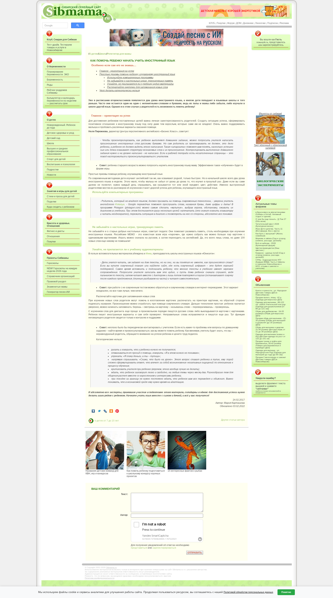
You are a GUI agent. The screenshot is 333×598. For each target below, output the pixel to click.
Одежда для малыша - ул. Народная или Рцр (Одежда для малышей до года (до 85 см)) (271, 352)
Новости (51, 174)
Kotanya (119, 204)
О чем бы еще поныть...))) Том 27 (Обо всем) (271, 220)
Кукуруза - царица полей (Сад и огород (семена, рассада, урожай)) (270, 255)
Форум (230, 23)
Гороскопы (53, 263)
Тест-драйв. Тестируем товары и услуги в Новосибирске (59, 47)
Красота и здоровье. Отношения (58, 224)
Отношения (53, 236)
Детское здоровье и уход (60, 133)
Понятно (286, 592)
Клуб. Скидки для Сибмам (62, 39)
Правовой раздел (56, 281)
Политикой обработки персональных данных (248, 592)
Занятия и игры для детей (62, 191)
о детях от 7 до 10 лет (107, 420)
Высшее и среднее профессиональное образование (57, 151)
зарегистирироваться (164, 547)
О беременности (56, 66)
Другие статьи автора (233, 420)
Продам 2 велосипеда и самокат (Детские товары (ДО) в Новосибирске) (271, 359)
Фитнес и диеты (55, 231)
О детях (51, 119)
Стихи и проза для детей (60, 196)
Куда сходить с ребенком (60, 207)
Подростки (53, 169)
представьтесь (277, 42)
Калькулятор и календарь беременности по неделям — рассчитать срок (61, 101)
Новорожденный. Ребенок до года (61, 126)
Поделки (51, 201)
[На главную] (111, 19)
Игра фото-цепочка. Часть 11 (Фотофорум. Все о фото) (269, 230)
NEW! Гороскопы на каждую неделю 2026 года (62, 269)
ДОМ (238, 23)
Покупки (221, 23)
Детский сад (53, 138)
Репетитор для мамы (119, 53)
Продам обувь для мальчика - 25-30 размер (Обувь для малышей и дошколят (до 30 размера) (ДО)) (271, 321)
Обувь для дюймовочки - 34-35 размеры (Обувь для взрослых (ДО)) (270, 313)
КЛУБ (212, 23)
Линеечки (260, 23)
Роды (50, 85)
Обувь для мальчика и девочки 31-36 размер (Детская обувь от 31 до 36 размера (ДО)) (270, 329)
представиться (139, 547)
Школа (50, 143)
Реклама (284, 23)
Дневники (248, 23)
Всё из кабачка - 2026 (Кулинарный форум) (266, 244)
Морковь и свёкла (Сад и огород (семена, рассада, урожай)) (270, 239)
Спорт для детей (56, 159)
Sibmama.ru (111, 567)
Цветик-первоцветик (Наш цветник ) (267, 249)
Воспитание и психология (61, 164)
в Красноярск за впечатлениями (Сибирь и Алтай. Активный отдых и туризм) (270, 214)
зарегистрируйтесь (272, 45)
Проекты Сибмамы (58, 258)
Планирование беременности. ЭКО (58, 73)
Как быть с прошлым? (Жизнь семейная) (269, 235)
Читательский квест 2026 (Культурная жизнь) (267, 225)
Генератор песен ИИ (58, 292)
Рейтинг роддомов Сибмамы (57, 91)
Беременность (55, 79)
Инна (149, 253)
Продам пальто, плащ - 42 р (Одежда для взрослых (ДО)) (269, 298)
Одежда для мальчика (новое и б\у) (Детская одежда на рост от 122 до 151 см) (270, 336)
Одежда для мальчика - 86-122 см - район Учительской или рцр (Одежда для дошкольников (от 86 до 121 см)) (271, 305)
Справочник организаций (61, 276)
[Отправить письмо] (114, 19)
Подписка (272, 23)
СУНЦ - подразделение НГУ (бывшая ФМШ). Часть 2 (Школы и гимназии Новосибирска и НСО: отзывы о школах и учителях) (270, 264)
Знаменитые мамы (57, 286)
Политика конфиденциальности (99, 578)
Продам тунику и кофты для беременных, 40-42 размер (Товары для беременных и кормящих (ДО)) (268, 344)
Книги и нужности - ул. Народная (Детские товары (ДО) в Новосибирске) (271, 292)
